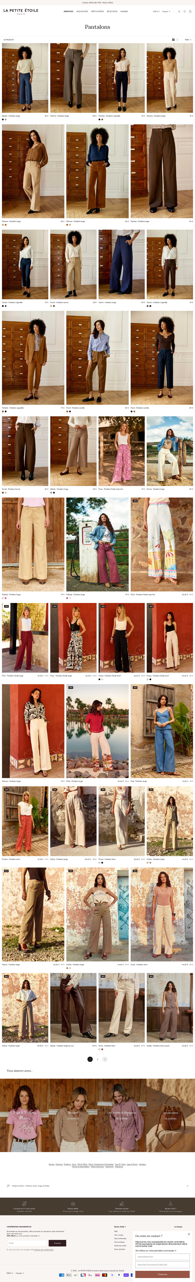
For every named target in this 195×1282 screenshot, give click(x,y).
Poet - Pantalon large (139, 781)
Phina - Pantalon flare (107, 1046)
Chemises (59, 1164)
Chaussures (119, 1166)
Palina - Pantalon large (59, 859)
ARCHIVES (68, 11)
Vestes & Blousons (97, 1166)
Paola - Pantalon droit (139, 965)
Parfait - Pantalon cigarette (12, 303)
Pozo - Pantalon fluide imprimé (111, 489)
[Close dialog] (189, 1234)
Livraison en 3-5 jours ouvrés (24, 1208)
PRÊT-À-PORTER (97, 11)
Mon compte (118, 1235)
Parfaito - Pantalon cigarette (109, 116)
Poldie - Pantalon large (155, 859)
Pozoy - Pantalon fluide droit (110, 676)
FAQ (115, 1231)
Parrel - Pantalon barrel (59, 303)
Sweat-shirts (109, 1166)
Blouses (52, 1164)
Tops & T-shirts (120, 1164)
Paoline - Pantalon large (140, 221)
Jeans (74, 1164)
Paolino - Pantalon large (59, 116)
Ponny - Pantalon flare (107, 859)
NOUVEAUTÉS (82, 11)
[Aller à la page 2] (105, 1059)
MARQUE (124, 11)
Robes (91, 1164)
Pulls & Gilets (82, 1164)
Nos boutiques (119, 1242)
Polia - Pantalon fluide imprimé (143, 595)
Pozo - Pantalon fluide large (61, 676)
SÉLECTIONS (112, 11)
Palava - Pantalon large (11, 1046)
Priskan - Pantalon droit (11, 859)
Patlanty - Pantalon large (11, 595)
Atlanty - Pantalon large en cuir (62, 1046)
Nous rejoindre (119, 1249)
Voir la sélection (24, 1118)
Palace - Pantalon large (11, 965)
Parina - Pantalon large (155, 489)
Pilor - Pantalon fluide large (12, 676)
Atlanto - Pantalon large (11, 116)
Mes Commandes (120, 1238)
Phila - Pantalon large (74, 781)
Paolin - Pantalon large (107, 303)
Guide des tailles (120, 1245)
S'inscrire (162, 1274)
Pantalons (67, 1164)
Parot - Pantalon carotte (75, 408)
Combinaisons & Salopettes (104, 1164)
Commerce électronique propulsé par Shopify (108, 1270)
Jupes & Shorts (132, 1164)
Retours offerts (73, 1208)
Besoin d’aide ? (170, 1208)
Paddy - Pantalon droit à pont (158, 1046)
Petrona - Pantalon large (156, 116)
